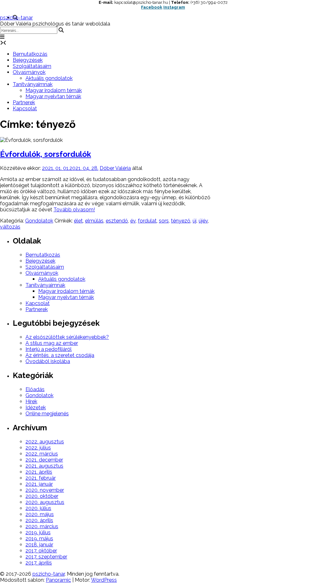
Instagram (174, 7)
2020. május (39, 514)
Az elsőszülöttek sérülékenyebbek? (67, 337)
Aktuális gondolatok (49, 78)
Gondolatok (39, 221)
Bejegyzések (28, 60)
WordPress (104, 580)
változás (10, 227)
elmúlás (94, 221)
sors (164, 221)
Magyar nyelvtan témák (53, 96)
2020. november (44, 490)
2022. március (41, 454)
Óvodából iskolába (47, 361)
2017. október (41, 551)
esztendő (117, 221)
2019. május (39, 539)
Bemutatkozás (30, 54)
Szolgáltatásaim (32, 66)
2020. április (39, 520)
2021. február (40, 478)
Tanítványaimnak (33, 84)
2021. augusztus (44, 466)
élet (78, 221)
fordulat (147, 221)
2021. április (38, 472)
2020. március (41, 526)
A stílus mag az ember (51, 343)
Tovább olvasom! (74, 210)
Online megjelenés (47, 414)
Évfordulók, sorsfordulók (45, 154)
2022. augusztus (44, 442)
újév (203, 221)
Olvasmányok (29, 72)
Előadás (35, 389)
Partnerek (24, 102)
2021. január (39, 484)
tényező (180, 221)
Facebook (151, 7)
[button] (2, 37)
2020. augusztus (44, 502)
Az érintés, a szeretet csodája (59, 355)
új (194, 221)
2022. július (38, 448)
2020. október (41, 496)
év (133, 221)
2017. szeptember (46, 557)
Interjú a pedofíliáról (48, 349)
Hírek (31, 401)
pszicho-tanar (16, 18)
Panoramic (58, 580)
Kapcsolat (25, 109)
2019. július (38, 532)
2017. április (38, 563)
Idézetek (35, 407)
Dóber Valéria (115, 168)
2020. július (38, 508)
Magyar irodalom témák (53, 90)
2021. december (44, 460)
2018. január (39, 545)
